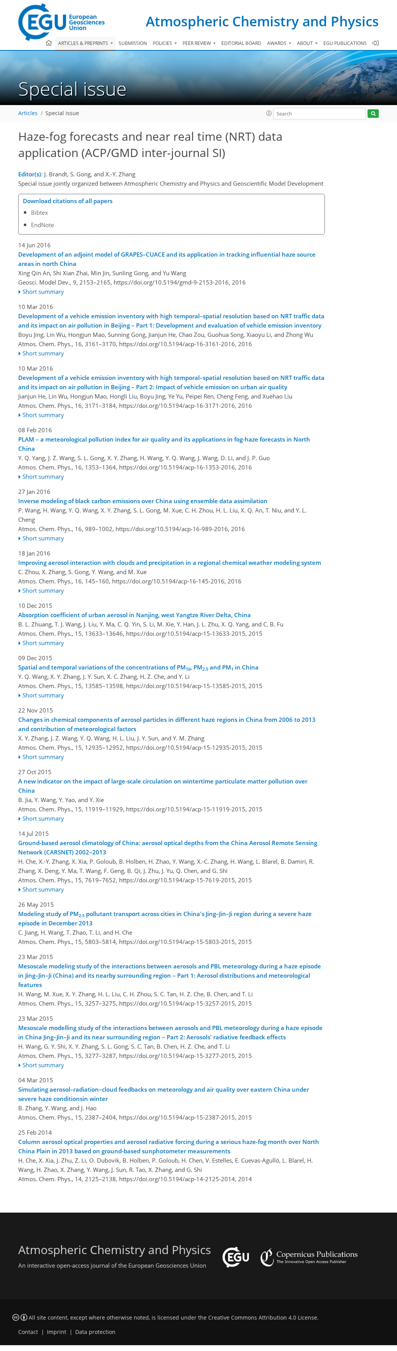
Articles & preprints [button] (83, 43)
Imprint (56, 1332)
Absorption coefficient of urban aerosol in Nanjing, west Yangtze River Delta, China (134, 615)
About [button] (305, 43)
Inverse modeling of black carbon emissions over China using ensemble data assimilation (143, 501)
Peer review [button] (197, 43)
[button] (269, 113)
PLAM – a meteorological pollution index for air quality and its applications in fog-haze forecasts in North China (164, 443)
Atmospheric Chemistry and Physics (262, 21)
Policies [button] (163, 43)
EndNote (42, 225)
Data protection (95, 1332)
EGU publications (345, 43)
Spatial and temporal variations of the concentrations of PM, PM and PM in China (138, 667)
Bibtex (39, 212)
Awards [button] (277, 43)
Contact (28, 1332)
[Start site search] (373, 113)
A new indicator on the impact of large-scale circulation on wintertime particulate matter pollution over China (162, 785)
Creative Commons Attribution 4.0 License (262, 1317)
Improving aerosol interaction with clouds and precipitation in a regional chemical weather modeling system (169, 562)
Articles (28, 113)
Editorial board (241, 43)
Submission (133, 43)
